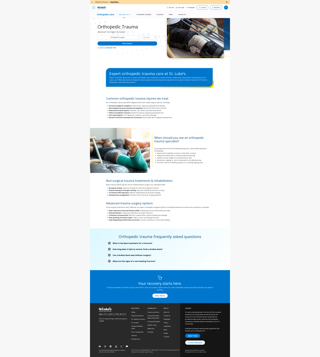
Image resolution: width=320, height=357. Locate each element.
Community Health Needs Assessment (153, 317)
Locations (160, 14)
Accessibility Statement (145, 350)
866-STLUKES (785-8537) (112, 314)
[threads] (116, 347)
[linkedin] (111, 346)
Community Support (153, 321)
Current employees (195, 343)
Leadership (167, 326)
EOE (132, 350)
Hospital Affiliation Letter (137, 327)
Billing (133, 312)
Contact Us (182, 14)
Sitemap (151, 352)
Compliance (134, 352)
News (171, 14)
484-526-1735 (111, 48)
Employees (167, 319)
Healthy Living (151, 325)
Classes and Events (153, 312)
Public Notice (155, 350)
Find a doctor (127, 43)
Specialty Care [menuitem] (124, 14)
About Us (166, 312)
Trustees (166, 337)
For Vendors (135, 323)
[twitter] (121, 346)
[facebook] (100, 346)
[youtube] (127, 346)
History (166, 323)
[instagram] (105, 346)
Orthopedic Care (105, 14)
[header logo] (102, 7)
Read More (114, 2)
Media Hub (150, 328)
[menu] (94, 7)
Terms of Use (162, 350)
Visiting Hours (135, 339)
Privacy (136, 350)
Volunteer (150, 332)
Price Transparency (137, 332)
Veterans (134, 335)
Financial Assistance (137, 316)
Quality (166, 333)
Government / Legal (142, 352)
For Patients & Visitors (138, 319)
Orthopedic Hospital (143, 14)
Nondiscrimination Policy (172, 350)
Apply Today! (193, 336)
